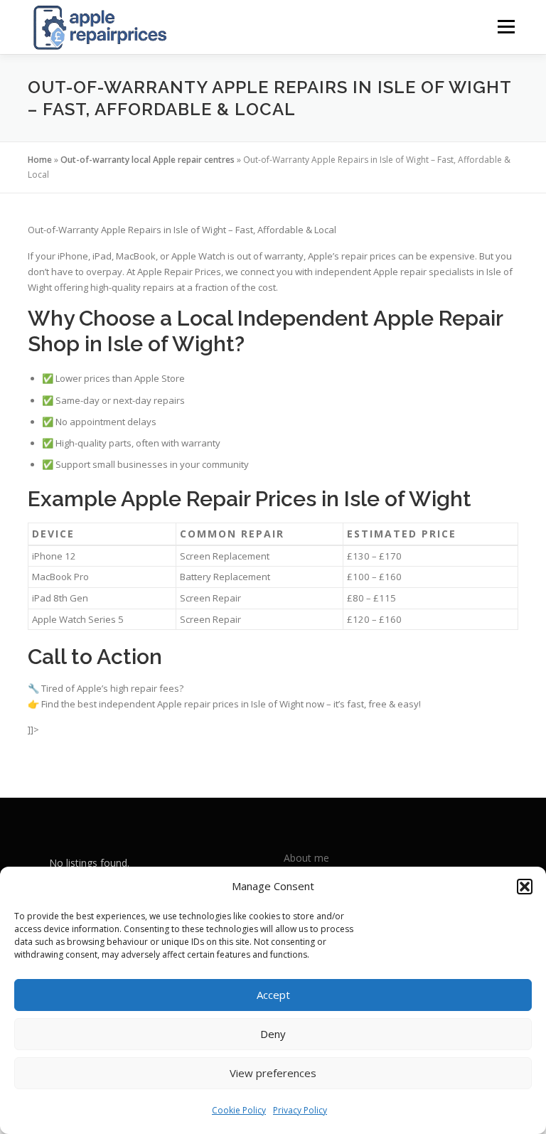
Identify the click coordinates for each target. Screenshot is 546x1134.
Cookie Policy (239, 1110)
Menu (505, 26)
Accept (273, 995)
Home (40, 160)
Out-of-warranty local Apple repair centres (147, 160)
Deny (273, 1034)
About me (306, 858)
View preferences (273, 1073)
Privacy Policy (300, 1110)
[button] (525, 886)
